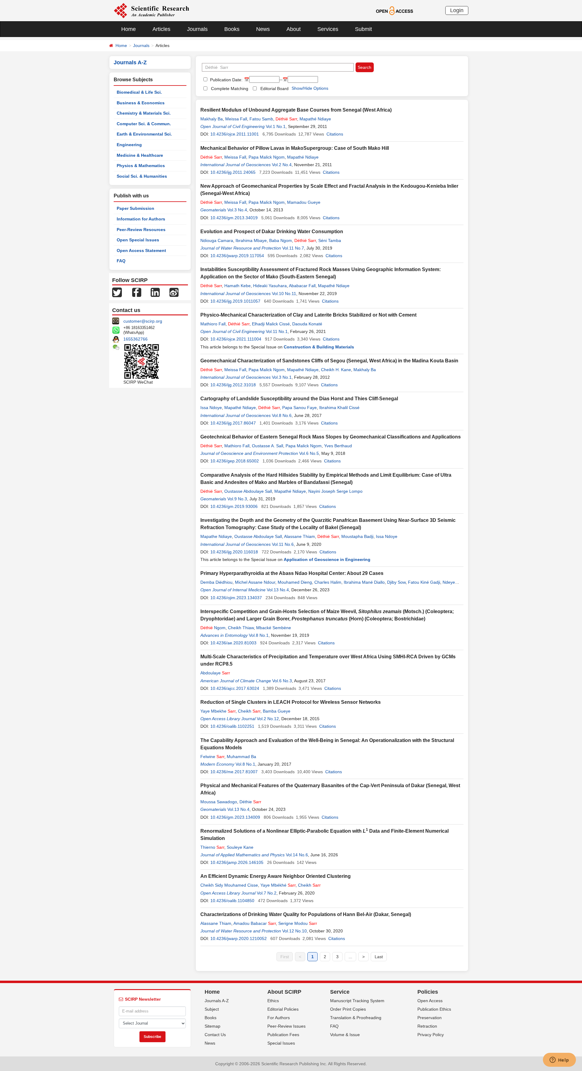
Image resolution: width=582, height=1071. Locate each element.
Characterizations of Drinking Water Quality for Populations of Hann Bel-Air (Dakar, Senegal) (305, 914)
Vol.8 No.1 (259, 635)
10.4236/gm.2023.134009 (235, 817)
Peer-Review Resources (141, 229)
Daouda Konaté (307, 323)
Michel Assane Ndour (255, 582)
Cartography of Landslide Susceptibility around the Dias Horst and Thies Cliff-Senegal (299, 398)
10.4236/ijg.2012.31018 (233, 384)
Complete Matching (229, 88)
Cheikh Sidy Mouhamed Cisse (229, 885)
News (263, 29)
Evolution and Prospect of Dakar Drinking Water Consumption (271, 231)
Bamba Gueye (276, 711)
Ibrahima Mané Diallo (364, 582)
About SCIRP (284, 992)
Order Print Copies (348, 1009)
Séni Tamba (329, 240)
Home (128, 29)
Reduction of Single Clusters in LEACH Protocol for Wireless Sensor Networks (290, 702)
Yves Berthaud (338, 445)
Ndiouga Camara (216, 240)
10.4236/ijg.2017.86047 (233, 423)
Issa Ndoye (211, 407)
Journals (197, 29)
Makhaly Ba (211, 118)
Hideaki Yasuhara (270, 285)
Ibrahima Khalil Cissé (339, 407)
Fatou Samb (261, 118)
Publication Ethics (434, 1009)
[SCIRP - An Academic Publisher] (151, 10)
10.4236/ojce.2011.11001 (234, 134)
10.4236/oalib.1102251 (232, 726)
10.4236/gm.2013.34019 (234, 217)
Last (379, 956)
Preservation (429, 1017)
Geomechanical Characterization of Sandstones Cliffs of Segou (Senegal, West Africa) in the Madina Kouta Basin (329, 360)
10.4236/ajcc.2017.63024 (234, 688)
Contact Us (215, 1034)
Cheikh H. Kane (336, 369)
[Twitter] (117, 292)
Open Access (430, 1000)
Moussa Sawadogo (218, 801)
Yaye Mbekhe (218, 711)
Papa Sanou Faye (299, 407)
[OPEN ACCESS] (394, 10)
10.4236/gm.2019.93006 (234, 506)
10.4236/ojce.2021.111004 (235, 339)
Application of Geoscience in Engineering (327, 559)
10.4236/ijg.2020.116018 (234, 551)
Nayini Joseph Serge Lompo (335, 491)
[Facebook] (136, 292)
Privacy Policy (430, 1034)
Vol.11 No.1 (277, 331)
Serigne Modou (297, 923)
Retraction (427, 1026)
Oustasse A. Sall (267, 445)
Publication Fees (283, 1034)
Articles (161, 29)
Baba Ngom (280, 240)
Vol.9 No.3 (237, 498)
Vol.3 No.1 (282, 377)
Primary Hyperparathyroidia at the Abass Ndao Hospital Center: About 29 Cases (291, 573)
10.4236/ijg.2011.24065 (233, 172)
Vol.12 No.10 (294, 930)
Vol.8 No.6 (282, 415)
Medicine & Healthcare (140, 155)
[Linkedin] (155, 292)
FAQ (121, 260)
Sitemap (212, 1026)
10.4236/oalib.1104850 (232, 900)
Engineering (129, 144)
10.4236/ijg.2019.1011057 (235, 301)
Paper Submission (135, 208)
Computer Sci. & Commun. (144, 123)
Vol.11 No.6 (283, 544)
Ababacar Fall (302, 285)
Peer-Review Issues (286, 1026)
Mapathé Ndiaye (315, 118)
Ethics (273, 1000)
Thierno (212, 847)
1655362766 (135, 339)
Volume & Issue (345, 1034)
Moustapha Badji (357, 536)
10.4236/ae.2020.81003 (233, 642)
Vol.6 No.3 (282, 680)
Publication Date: (225, 79)
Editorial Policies (283, 1009)
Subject (212, 1009)
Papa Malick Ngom (267, 157)
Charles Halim (327, 582)
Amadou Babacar (254, 923)
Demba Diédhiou (216, 582)
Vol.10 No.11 (284, 293)
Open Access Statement (141, 250)
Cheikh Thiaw (241, 627)
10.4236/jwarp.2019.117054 (237, 255)
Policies (427, 992)
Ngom (213, 627)
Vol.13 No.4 (278, 589)
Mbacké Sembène (273, 627)
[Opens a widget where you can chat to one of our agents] (559, 1060)
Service (340, 992)
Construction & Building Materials (319, 346)
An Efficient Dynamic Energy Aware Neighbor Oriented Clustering (275, 876)
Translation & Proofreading (355, 1017)
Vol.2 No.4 (282, 164)
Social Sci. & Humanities (142, 176)
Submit (363, 29)
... (350, 956)
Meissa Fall (236, 118)
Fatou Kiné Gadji (424, 582)
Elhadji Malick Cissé (271, 323)
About (293, 29)
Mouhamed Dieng (295, 582)
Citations (334, 134)
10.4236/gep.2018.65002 (234, 460)
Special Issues (281, 1043)
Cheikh (249, 711)
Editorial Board (274, 88)
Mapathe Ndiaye (216, 536)
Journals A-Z (217, 1000)
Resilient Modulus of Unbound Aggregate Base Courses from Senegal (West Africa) (296, 109)
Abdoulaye (215, 672)
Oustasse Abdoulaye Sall (248, 491)
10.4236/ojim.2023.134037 (236, 597)
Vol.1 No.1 (276, 126)
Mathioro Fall (213, 323)
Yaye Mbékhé (278, 885)
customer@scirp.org (142, 321)
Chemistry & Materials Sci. (144, 113)
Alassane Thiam (299, 536)
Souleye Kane (240, 847)
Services (327, 29)
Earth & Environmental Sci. (144, 134)
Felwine (212, 756)
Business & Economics (141, 102)
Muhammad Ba (241, 756)
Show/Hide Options (310, 88)
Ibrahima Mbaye (251, 240)
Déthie (250, 801)
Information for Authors (141, 219)
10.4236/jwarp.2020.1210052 (238, 938)
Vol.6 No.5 (309, 453)
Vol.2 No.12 (268, 718)
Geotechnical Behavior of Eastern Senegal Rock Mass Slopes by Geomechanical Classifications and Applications (330, 436)
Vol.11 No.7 (293, 248)
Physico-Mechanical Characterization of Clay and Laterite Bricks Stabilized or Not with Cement (308, 314)
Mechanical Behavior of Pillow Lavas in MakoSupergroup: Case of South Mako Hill (294, 148)
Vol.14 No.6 (297, 854)
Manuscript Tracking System (357, 1000)
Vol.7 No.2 (266, 893)
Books (231, 29)
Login (456, 10)
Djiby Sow (396, 582)
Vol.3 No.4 (237, 209)
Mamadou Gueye (303, 202)
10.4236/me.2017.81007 (234, 771)
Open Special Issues (138, 239)
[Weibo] (174, 292)
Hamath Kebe (237, 285)
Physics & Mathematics (141, 165)
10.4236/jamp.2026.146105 (236, 862)
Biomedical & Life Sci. (139, 92)
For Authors (278, 1017)
